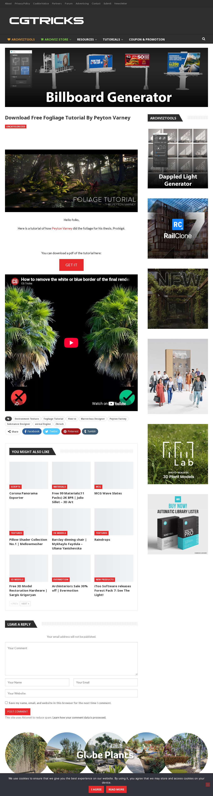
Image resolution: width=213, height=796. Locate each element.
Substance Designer (18, 424)
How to (72, 418)
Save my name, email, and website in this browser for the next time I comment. (60, 703)
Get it (71, 265)
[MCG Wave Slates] (113, 475)
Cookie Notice (41, 3)
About (8, 3)
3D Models (59, 533)
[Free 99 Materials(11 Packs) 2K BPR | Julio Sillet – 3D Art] (71, 475)
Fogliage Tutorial (53, 418)
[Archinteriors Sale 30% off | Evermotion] (71, 568)
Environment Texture (27, 418)
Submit (107, 3)
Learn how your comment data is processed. (79, 717)
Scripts (15, 486)
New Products (105, 579)
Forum (69, 3)
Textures (16, 533)
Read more (116, 789)
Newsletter (120, 3)
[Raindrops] (113, 522)
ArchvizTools (23, 39)
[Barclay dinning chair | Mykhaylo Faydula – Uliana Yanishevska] (71, 522)
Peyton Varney (62, 228)
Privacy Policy (22, 3)
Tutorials (111, 39)
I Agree (96, 789)
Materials (59, 486)
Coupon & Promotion (147, 39)
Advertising (82, 3)
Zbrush (60, 424)
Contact (96, 3)
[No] (208, 784)
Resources (85, 39)
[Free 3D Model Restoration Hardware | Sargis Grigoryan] (28, 568)
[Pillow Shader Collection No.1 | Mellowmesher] (28, 522)
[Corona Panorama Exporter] (28, 475)
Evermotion (60, 579)
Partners (57, 3)
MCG (98, 486)
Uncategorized (15, 126)
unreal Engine (43, 424)
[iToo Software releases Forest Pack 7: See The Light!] (113, 568)
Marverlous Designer (93, 418)
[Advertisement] (71, 139)
